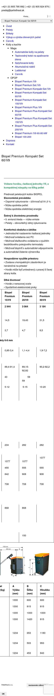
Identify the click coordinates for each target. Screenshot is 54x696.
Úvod (9, 26)
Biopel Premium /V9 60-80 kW (31, 133)
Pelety (9, 29)
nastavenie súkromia (37, 685)
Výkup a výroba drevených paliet (23, 37)
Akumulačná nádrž (25, 66)
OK (3, 694)
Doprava (10, 140)
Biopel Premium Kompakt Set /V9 (33, 88)
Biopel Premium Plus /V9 (28, 107)
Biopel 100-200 (23, 136)
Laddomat (20, 70)
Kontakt (10, 144)
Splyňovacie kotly (24, 63)
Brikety (9, 33)
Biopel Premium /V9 (25, 81)
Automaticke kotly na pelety (29, 52)
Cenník (10, 41)
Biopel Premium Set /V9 (27, 85)
